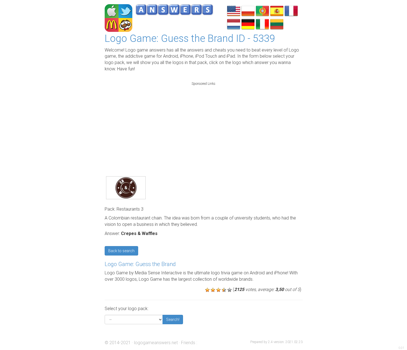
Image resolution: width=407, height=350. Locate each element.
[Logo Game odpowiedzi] (248, 10)
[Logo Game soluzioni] (262, 23)
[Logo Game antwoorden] (233, 23)
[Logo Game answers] (233, 10)
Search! (172, 319)
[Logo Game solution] (291, 10)
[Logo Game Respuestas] (277, 10)
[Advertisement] (203, 123)
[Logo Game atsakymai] (277, 23)
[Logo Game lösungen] (248, 23)
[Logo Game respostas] (262, 10)
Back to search (121, 251)
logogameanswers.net (156, 342)
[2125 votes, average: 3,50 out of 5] (207, 290)
